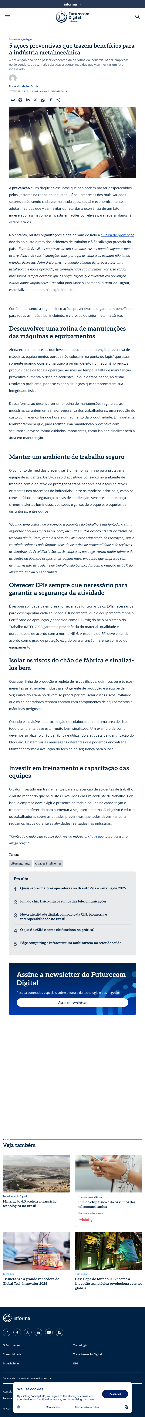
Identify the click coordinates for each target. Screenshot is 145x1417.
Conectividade (12, 1354)
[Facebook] (17, 1332)
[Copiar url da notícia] (13, 100)
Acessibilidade (12, 1391)
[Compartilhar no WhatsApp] (43, 100)
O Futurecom (11, 1345)
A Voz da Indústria (26, 86)
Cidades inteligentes (48, 863)
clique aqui (97, 836)
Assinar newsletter (72, 1002)
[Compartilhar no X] (35, 100)
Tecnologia (80, 1345)
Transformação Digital (21, 39)
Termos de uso (12, 1398)
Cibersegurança (21, 863)
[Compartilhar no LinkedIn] (28, 100)
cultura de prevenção (117, 235)
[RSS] (59, 1332)
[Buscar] (137, 16)
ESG (75, 1363)
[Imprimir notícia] (20, 100)
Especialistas (11, 1363)
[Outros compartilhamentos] (58, 100)
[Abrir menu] (7, 16)
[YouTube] (49, 1332)
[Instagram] (6, 1332)
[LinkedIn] (38, 1332)
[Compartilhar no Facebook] (50, 100)
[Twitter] (28, 1332)
